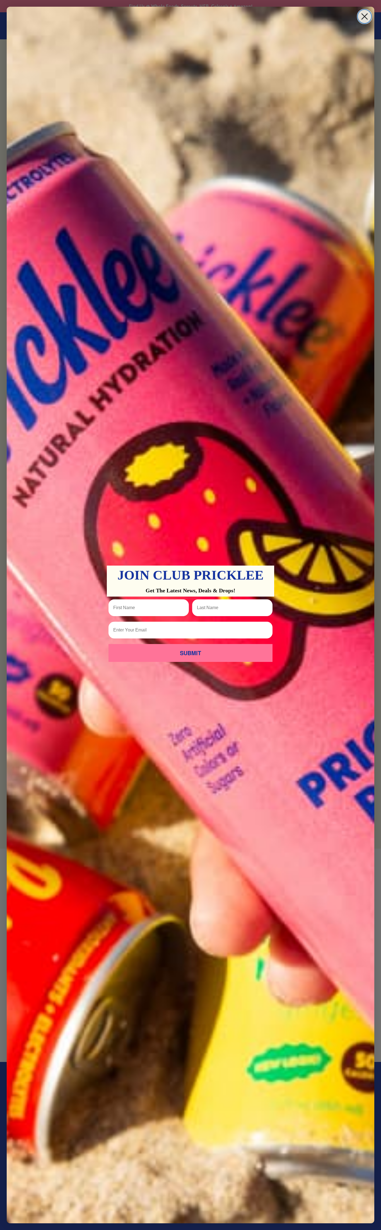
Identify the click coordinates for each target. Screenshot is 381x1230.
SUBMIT (190, 653)
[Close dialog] (365, 16)
